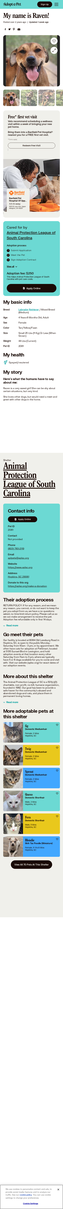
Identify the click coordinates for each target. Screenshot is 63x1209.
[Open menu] (56, 4)
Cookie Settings (30, 1203)
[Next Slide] (56, 61)
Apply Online (33, 288)
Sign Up (45, 4)
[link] (5, 29)
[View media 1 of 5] (11, 98)
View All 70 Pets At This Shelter (31, 864)
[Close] (58, 1189)
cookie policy (26, 1195)
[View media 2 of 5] (29, 98)
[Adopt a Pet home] (12, 4)
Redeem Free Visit (31, 145)
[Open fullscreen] (54, 50)
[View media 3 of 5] (46, 98)
